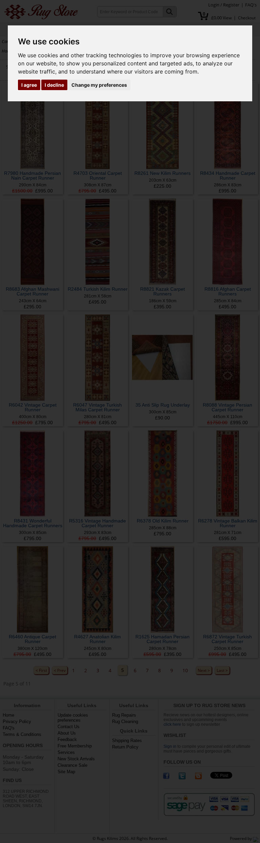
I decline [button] (54, 85)
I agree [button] (29, 85)
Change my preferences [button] (99, 85)
